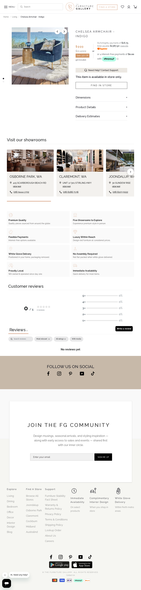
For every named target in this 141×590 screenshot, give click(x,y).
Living (14, 17)
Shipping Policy (54, 524)
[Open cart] (135, 6)
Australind (32, 531)
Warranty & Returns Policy (53, 507)
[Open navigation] (5, 6)
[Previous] (57, 31)
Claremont (32, 515)
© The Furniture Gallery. (70, 572)
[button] (102, 295)
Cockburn (31, 521)
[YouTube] (82, 373)
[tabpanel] (70, 345)
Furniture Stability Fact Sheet (55, 497)
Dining (10, 501)
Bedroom (12, 506)
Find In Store (101, 85)
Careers (49, 541)
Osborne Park (34, 510)
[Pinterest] (70, 373)
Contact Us (70, 575)
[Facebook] (48, 373)
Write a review (124, 328)
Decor (10, 517)
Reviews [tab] (18, 329)
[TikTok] (93, 373)
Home (6, 17)
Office (10, 512)
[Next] (64, 31)
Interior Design (11, 524)
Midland (30, 526)
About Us (50, 535)
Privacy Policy (53, 514)
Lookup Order (53, 530)
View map (17, 187)
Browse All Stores (32, 497)
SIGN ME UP (103, 457)
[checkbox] (76, 339)
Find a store (107, 7)
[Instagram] (59, 373)
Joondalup (32, 505)
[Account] (129, 6)
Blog (9, 531)
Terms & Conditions (56, 519)
